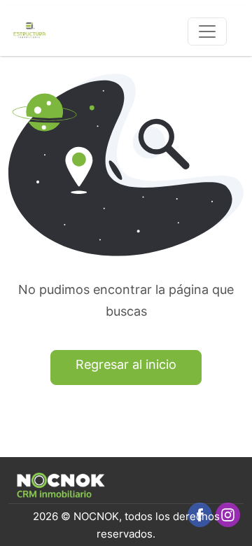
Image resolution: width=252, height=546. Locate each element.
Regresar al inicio (126, 364)
